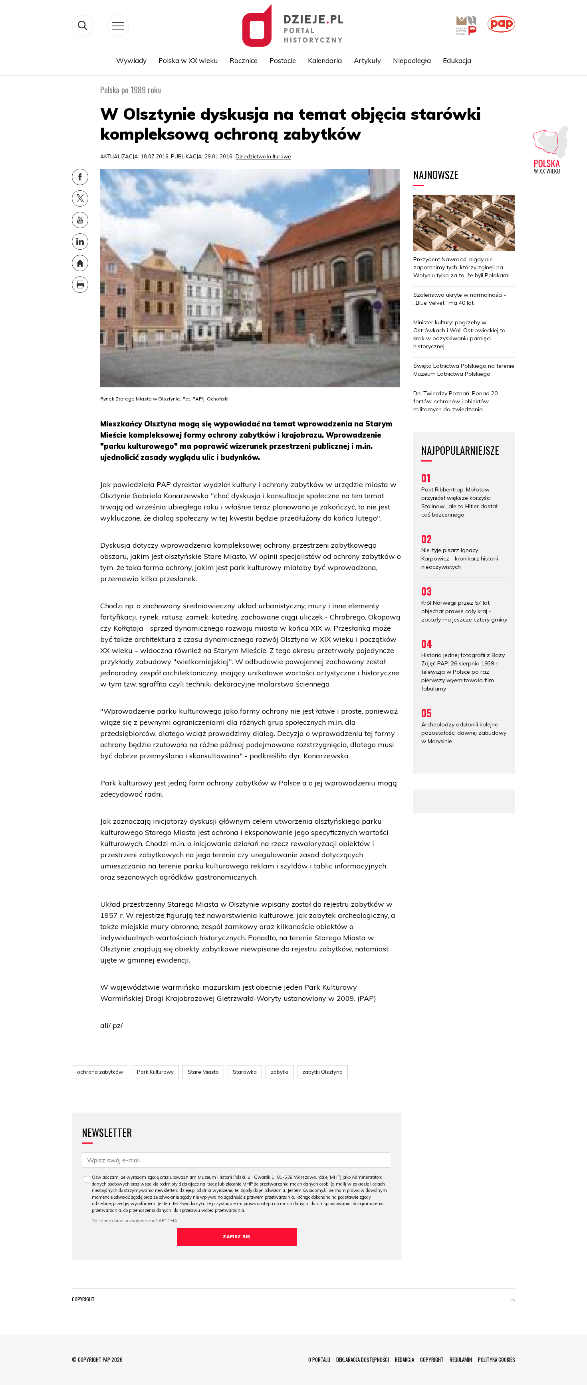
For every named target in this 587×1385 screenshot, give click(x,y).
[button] (513, 1300)
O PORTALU (319, 1359)
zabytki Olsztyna (322, 1072)
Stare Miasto (203, 1072)
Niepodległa (412, 60)
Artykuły (367, 60)
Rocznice (244, 60)
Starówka (245, 1072)
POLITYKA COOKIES (496, 1359)
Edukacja (457, 60)
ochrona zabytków (100, 1072)
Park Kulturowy (155, 1072)
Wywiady (131, 60)
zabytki (279, 1072)
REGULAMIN (461, 1359)
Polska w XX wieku (188, 60)
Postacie (283, 60)
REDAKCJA (404, 1359)
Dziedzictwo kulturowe (263, 156)
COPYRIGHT (432, 1359)
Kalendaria (325, 60)
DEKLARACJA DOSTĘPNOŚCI (362, 1359)
